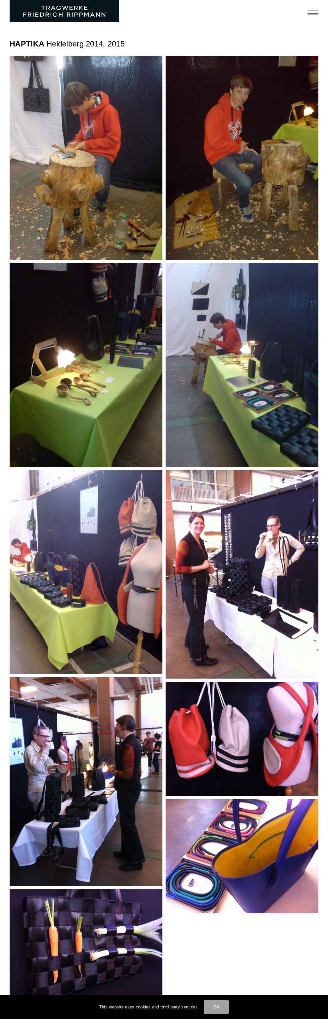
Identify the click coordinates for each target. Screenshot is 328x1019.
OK (216, 1007)
